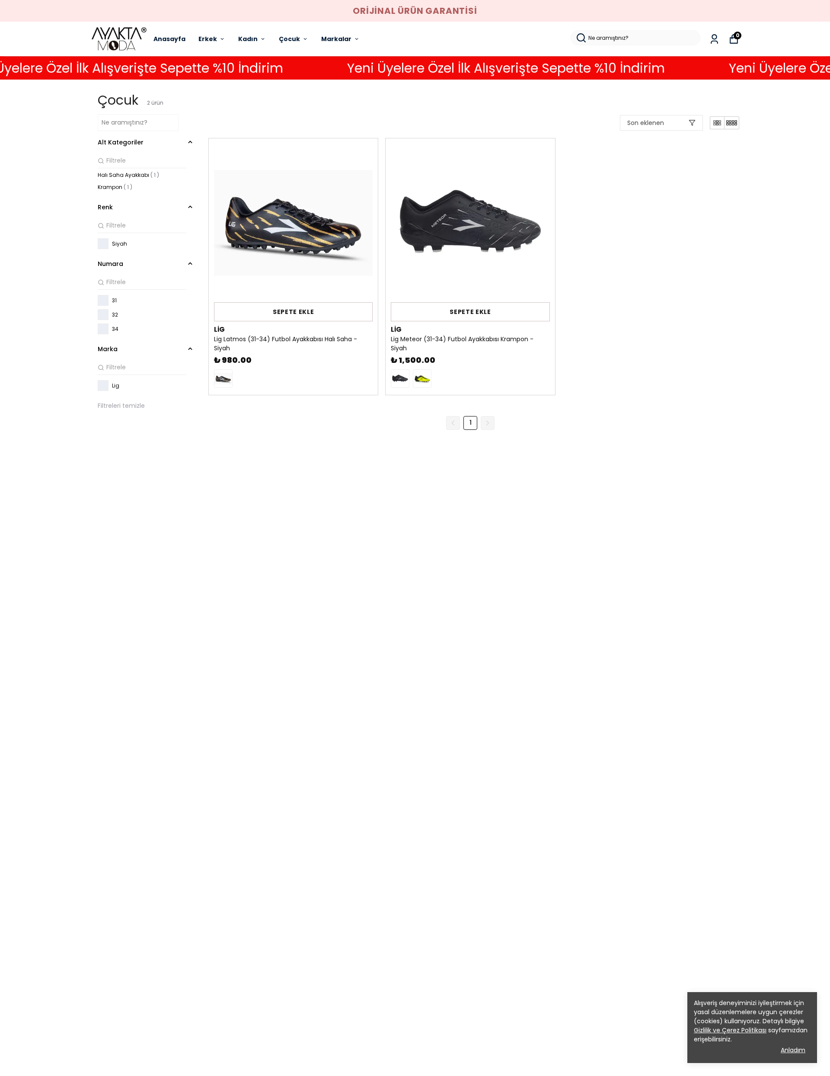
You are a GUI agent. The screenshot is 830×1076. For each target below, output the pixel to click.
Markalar (336, 39)
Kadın (248, 39)
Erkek (207, 39)
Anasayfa (169, 39)
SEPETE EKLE (293, 311)
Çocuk (289, 39)
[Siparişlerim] (714, 39)
